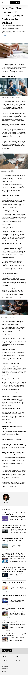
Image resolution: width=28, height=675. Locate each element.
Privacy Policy (4, 671)
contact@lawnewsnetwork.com (7, 669)
